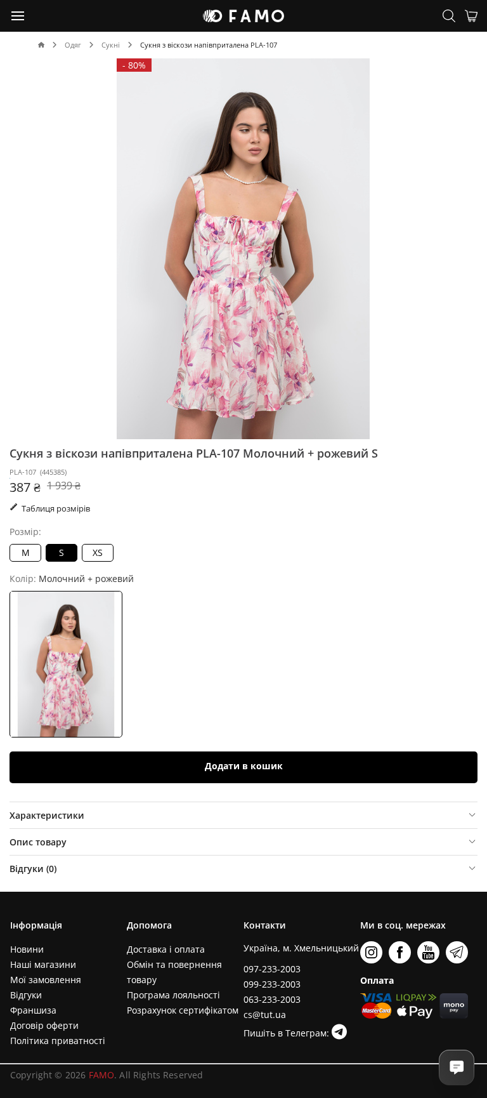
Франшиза (33, 1010)
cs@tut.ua (265, 1015)
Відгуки (26, 995)
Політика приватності (57, 1041)
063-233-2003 (272, 999)
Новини (27, 949)
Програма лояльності (173, 995)
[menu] (18, 15)
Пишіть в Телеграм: (288, 1033)
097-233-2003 (272, 969)
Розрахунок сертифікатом (182, 1010)
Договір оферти (44, 1025)
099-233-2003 (272, 984)
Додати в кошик (244, 766)
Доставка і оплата (166, 949)
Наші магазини (43, 964)
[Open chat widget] (456, 1067)
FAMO (102, 1075)
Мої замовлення (45, 980)
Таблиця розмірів (55, 508)
